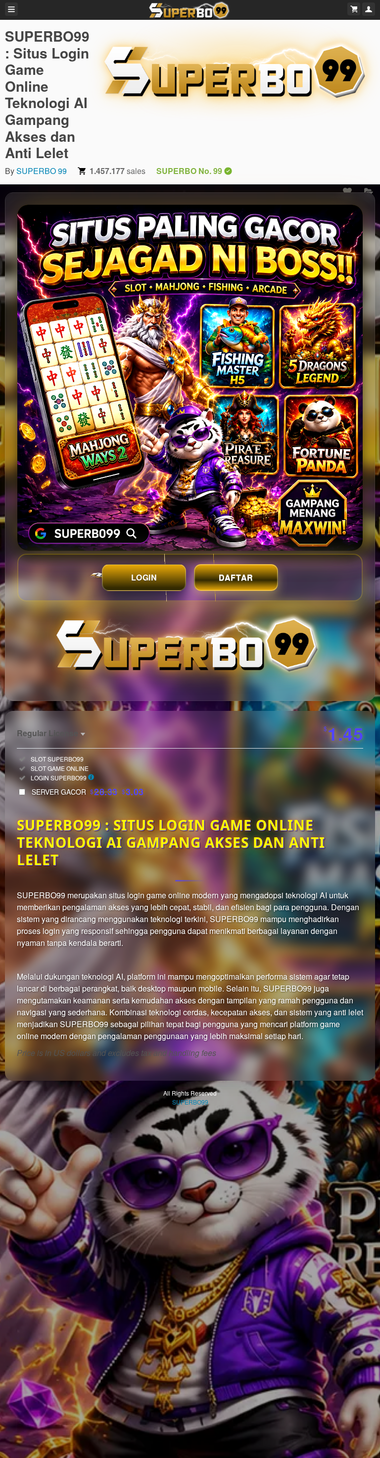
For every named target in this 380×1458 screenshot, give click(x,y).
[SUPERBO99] (237, 69)
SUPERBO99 (190, 1102)
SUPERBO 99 (41, 170)
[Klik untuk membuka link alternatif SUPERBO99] (190, 378)
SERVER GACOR (88, 791)
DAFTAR (236, 577)
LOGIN (144, 577)
